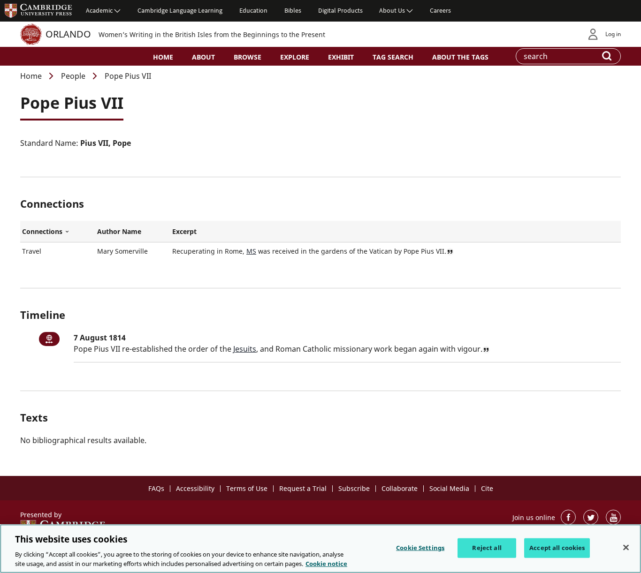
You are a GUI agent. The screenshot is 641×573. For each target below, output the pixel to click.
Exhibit (341, 57)
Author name (119, 231)
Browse (247, 57)
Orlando (68, 34)
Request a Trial (303, 488)
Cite (487, 488)
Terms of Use (246, 488)
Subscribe (354, 488)
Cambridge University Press (38, 10)
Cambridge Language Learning (179, 10)
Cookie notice (326, 563)
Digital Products (340, 10)
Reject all (486, 547)
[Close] (626, 547)
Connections (57, 231)
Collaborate (400, 488)
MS (251, 251)
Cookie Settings (420, 547)
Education (253, 10)
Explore (294, 57)
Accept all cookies (557, 547)
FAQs (156, 488)
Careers (440, 10)
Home (163, 57)
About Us (392, 10)
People (73, 76)
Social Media (449, 488)
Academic (99, 10)
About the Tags (460, 57)
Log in (613, 34)
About (203, 57)
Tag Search (393, 57)
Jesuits (244, 349)
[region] (320, 548)
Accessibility (195, 488)
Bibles (292, 10)
